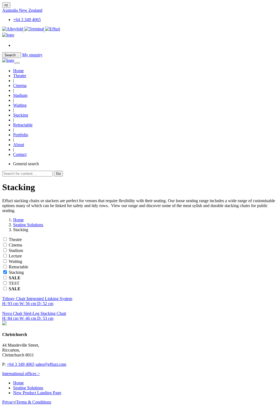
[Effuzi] (52, 30)
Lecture (15, 256)
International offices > (21, 373)
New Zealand (30, 10)
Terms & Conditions (33, 402)
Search (11, 55)
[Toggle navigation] (17, 63)
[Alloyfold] (13, 30)
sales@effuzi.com (51, 364)
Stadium (20, 95)
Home (18, 219)
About (18, 144)
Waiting (20, 105)
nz (6, 5)
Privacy (8, 402)
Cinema (20, 85)
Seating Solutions (28, 224)
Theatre (19, 75)
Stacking (20, 115)
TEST (14, 283)
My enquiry (32, 55)
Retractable (23, 125)
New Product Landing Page (37, 392)
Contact (20, 154)
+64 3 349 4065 (27, 19)
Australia (10, 10)
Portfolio (20, 134)
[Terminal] (34, 30)
